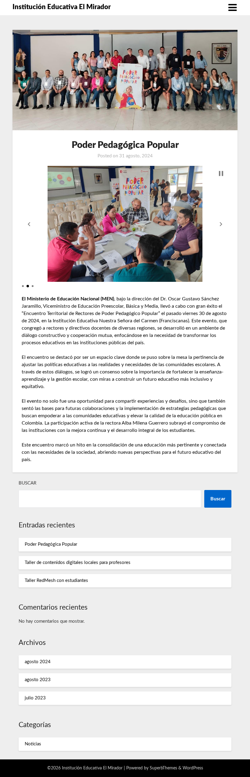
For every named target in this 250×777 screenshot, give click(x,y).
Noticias (33, 744)
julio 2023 (35, 698)
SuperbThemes (163, 768)
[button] (29, 224)
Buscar (27, 483)
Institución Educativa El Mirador (61, 7)
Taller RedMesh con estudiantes (56, 580)
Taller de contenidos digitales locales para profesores (77, 562)
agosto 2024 (38, 662)
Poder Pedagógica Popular (51, 544)
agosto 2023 (38, 679)
